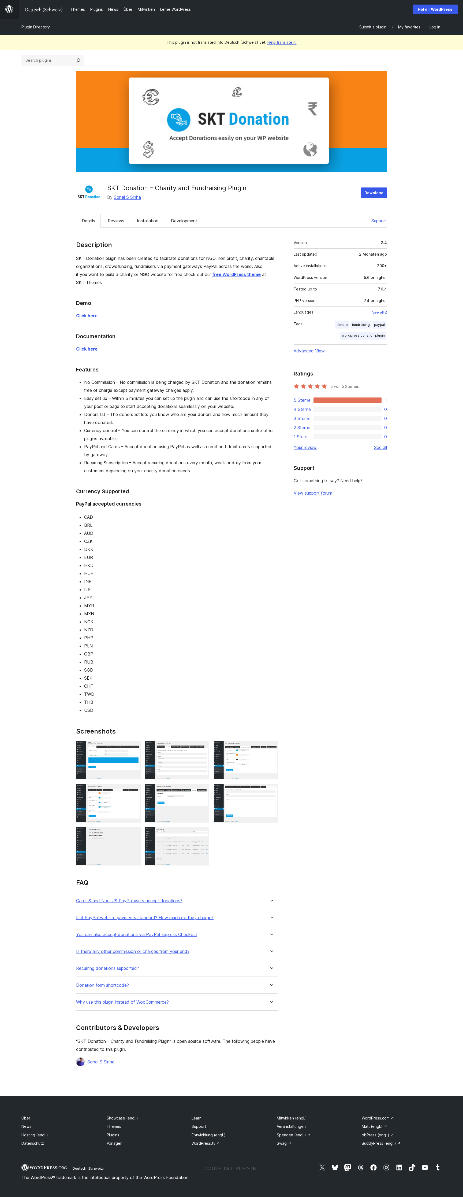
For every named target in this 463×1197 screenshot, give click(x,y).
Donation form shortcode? (102, 985)
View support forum (313, 493)
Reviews (116, 220)
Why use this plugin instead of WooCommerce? (122, 1002)
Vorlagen (114, 1143)
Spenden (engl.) (294, 1135)
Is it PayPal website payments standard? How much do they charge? (145, 917)
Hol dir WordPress (435, 9)
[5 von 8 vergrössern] (202, 791)
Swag (284, 1143)
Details (88, 220)
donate (342, 325)
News (26, 1126)
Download (373, 192)
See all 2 (379, 312)
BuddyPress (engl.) (381, 1143)
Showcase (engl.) (122, 1118)
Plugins (113, 1135)
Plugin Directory (35, 27)
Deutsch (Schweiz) (88, 1168)
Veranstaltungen (291, 1126)
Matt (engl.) (374, 1126)
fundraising (361, 325)
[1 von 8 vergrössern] (133, 748)
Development (184, 220)
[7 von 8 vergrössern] (133, 834)
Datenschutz (32, 1143)
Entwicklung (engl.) (209, 1135)
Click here (87, 315)
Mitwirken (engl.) (292, 1118)
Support (379, 220)
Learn (196, 1118)
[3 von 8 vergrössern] (271, 748)
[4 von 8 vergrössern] (133, 791)
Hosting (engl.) (34, 1135)
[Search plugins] (78, 60)
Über (25, 1118)
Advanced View (309, 350)
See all (380, 447)
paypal (379, 325)
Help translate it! (282, 42)
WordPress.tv (206, 1143)
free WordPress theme (236, 274)
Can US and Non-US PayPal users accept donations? (129, 900)
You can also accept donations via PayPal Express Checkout (136, 934)
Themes (114, 1126)
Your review (305, 447)
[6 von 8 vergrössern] (271, 791)
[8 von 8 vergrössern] (202, 834)
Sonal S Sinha (127, 197)
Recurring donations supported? (107, 968)
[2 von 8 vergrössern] (202, 748)
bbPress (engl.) (378, 1135)
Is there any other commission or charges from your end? (132, 951)
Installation (147, 220)
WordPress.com (378, 1118)
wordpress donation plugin (363, 335)
